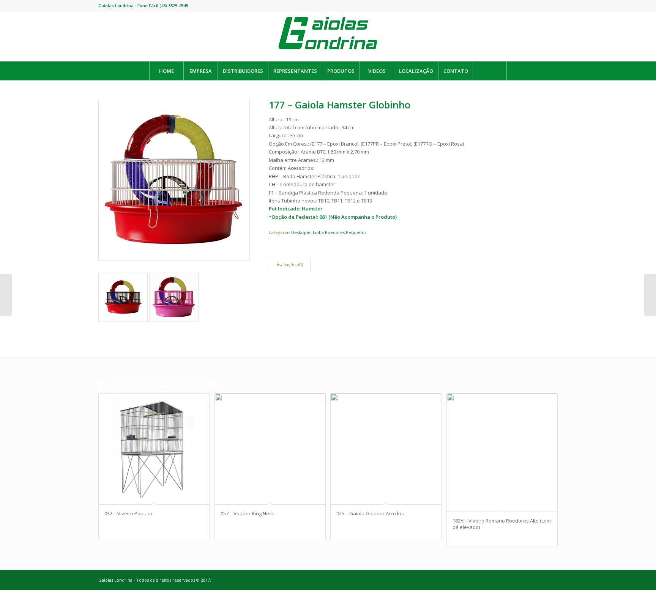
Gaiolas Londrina (115, 580)
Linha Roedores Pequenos (339, 232)
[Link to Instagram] (552, 5)
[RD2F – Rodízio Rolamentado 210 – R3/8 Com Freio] (6, 295)
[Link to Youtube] (529, 5)
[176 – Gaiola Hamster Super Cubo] (650, 295)
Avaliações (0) (290, 264)
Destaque (301, 232)
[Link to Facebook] (540, 5)
